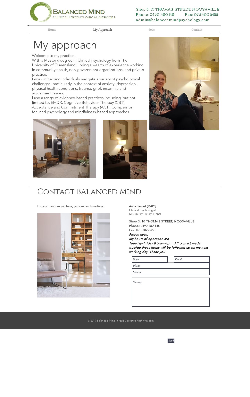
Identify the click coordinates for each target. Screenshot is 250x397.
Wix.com (148, 320)
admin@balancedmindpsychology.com (173, 19)
